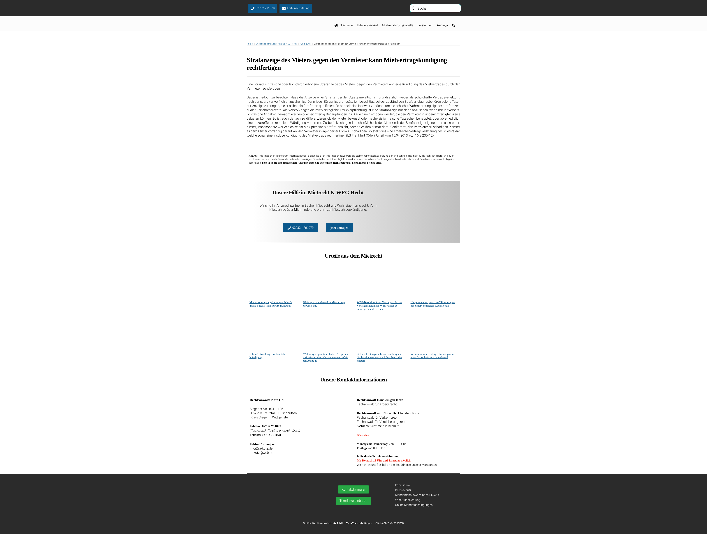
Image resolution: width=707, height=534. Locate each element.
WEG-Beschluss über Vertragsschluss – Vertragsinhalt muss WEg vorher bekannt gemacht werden (379, 305)
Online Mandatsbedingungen (414, 505)
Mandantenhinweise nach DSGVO (417, 495)
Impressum (402, 485)
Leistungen (425, 25)
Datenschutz (403, 490)
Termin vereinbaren (353, 501)
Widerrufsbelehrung (407, 500)
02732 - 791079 (303, 227)
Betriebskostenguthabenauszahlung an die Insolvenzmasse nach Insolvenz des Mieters (379, 357)
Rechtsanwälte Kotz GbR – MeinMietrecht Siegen (342, 522)
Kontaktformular (353, 489)
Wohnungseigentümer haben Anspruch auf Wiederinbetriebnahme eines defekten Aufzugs (325, 357)
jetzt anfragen (339, 227)
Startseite (346, 25)
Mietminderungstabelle (397, 25)
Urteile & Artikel (367, 25)
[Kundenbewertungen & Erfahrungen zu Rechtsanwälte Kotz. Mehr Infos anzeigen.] (281, 505)
